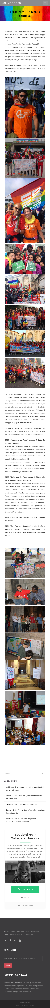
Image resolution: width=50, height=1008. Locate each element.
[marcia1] (25, 107)
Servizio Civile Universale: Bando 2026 (21, 804)
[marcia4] (25, 259)
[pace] (25, 317)
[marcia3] (25, 210)
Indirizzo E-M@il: (11, 958)
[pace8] (25, 704)
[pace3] (25, 563)
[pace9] (25, 675)
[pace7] (25, 646)
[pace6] (25, 731)
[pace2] (25, 373)
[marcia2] (25, 158)
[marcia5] (25, 289)
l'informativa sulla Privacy (20, 983)
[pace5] (25, 619)
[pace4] (25, 592)
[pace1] (25, 343)
